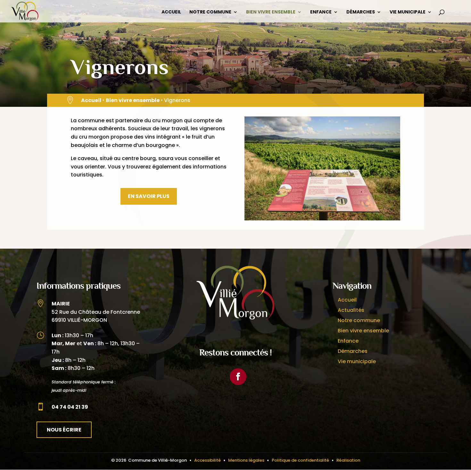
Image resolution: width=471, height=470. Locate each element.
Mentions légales (246, 460)
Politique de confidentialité (300, 460)
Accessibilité (207, 460)
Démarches (360, 12)
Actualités (351, 310)
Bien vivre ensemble (270, 12)
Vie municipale (408, 12)
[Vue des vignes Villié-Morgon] (322, 218)
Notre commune (210, 12)
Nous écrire (64, 429)
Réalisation (348, 460)
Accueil (171, 12)
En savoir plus (148, 196)
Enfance (321, 12)
